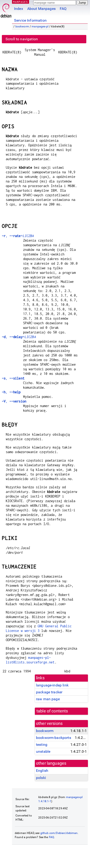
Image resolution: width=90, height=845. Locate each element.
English (42, 770)
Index (18, 8)
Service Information (30, 20)
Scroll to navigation (22, 39)
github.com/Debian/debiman (59, 833)
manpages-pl (40, 26)
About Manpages (41, 8)
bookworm (22, 26)
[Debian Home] (6, 9)
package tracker (49, 692)
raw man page (48, 699)
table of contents (52, 711)
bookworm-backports (53, 737)
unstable (43, 751)
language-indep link (52, 685)
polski (41, 778)
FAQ (63, 8)
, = (18, 236)
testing (41, 744)
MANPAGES (20, 1)
